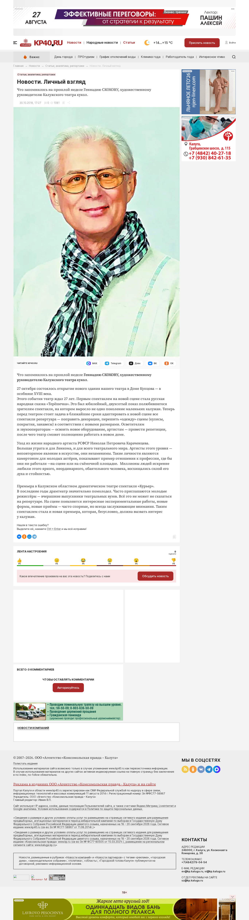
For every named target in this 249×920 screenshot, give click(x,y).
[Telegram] (34, 536)
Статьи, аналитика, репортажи (64, 65)
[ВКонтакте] (19, 536)
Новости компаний (33, 728)
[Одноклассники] (24, 536)
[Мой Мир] (29, 536)
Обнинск (25, 45)
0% (19, 564)
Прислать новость (202, 43)
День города (63, 57)
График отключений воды (118, 57)
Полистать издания (25, 763)
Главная (18, 65)
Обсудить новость (155, 576)
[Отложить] (63, 102)
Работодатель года (180, 57)
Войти (232, 42)
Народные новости (102, 42)
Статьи (129, 42)
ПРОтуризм (86, 57)
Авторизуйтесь (68, 687)
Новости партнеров (108, 857)
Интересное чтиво (212, 57)
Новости (74, 42)
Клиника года (150, 57)
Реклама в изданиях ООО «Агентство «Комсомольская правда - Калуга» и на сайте (84, 784)
